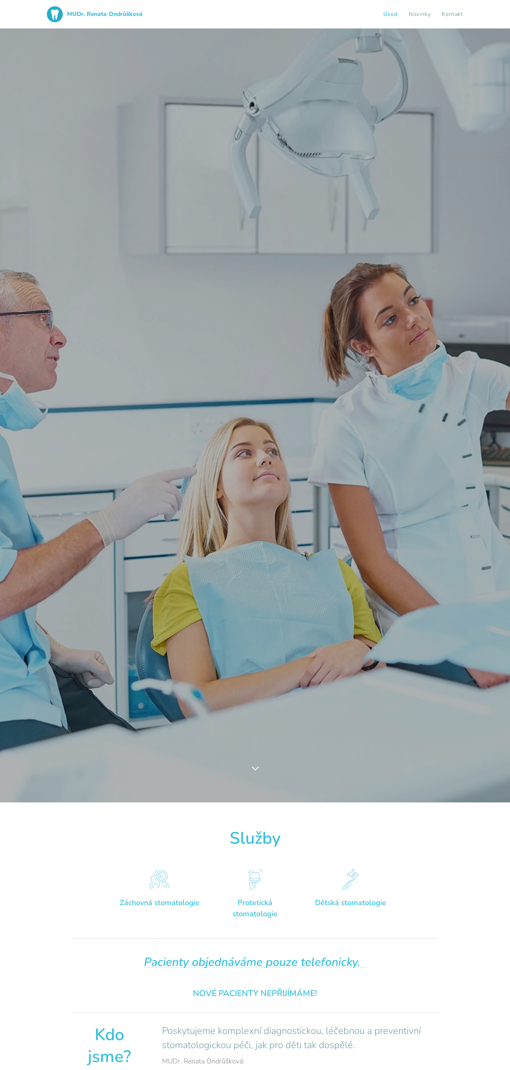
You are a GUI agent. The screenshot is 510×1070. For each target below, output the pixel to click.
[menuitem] (392, 14)
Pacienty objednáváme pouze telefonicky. (255, 962)
